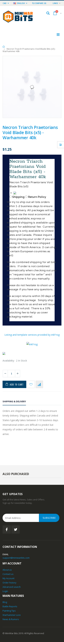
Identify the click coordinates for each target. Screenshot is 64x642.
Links (55, 3)
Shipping (18, 197)
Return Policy (37, 197)
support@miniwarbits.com (16, 557)
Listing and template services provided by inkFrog (31, 334)
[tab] (14, 402)
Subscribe (49, 517)
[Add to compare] (39, 384)
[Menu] (58, 34)
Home (4, 46)
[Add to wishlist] (31, 384)
